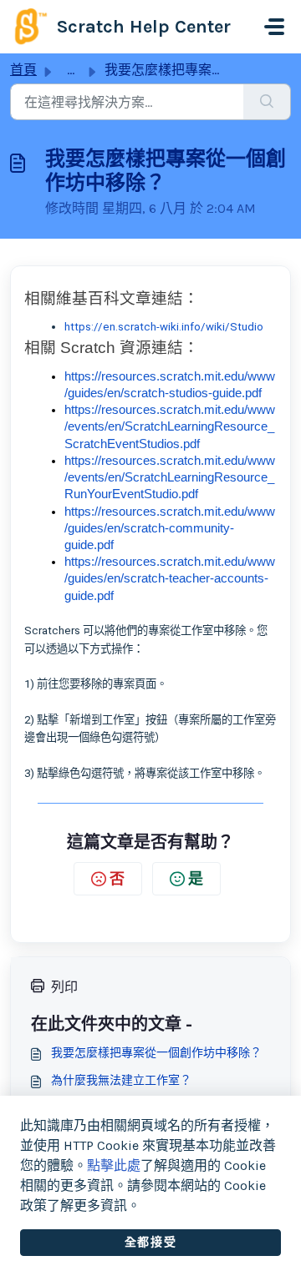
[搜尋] (267, 101)
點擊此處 (113, 1165)
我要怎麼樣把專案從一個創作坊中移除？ (156, 1053)
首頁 (23, 70)
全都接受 (150, 1242)
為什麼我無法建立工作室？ (121, 1080)
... (70, 70)
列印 (64, 987)
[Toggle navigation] (274, 27)
